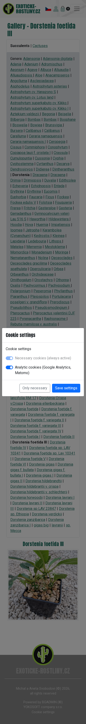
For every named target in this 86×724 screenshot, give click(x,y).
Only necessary (34, 388)
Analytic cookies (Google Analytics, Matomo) (43, 370)
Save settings (66, 388)
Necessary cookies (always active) (43, 358)
